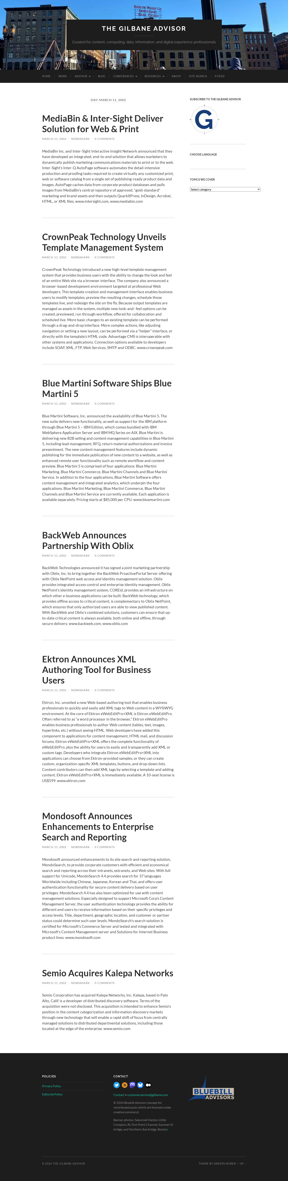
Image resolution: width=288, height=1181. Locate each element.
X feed (220, 76)
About (176, 76)
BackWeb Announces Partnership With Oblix (88, 540)
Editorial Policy (52, 1094)
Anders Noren (225, 1163)
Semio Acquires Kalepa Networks (107, 973)
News (63, 76)
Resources (153, 76)
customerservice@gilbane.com (147, 1095)
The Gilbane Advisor (144, 28)
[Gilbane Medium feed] (148, 1087)
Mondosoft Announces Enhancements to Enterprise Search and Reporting (98, 826)
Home (46, 76)
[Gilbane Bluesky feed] (140, 1087)
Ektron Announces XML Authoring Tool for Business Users (96, 669)
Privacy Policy (51, 1086)
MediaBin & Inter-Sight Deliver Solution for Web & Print (102, 123)
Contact (118, 1095)
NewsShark (80, 138)
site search (198, 76)
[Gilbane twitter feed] (116, 1087)
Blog (101, 76)
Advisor (81, 76)
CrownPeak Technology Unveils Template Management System (104, 242)
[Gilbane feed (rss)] (124, 1087)
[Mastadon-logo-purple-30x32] (132, 1087)
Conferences (123, 76)
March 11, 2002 (54, 138)
